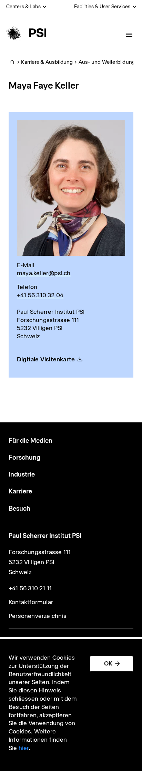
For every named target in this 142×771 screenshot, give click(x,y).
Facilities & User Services (102, 6)
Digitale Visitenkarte (46, 359)
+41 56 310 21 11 (30, 588)
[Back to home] (25, 32)
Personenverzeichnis (38, 615)
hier (24, 747)
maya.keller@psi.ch (44, 273)
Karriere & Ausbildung (47, 62)
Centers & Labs (23, 6)
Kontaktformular (31, 602)
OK (108, 663)
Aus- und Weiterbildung (107, 62)
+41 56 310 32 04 (40, 295)
